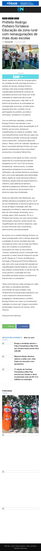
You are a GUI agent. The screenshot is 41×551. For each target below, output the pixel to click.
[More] (32, 326)
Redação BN (9, 42)
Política (16, 18)
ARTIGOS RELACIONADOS (12, 338)
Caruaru (11, 18)
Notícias (5, 18)
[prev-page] (3, 385)
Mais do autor (29, 338)
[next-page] (7, 385)
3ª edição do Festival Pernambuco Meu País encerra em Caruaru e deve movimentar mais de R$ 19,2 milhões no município (26, 374)
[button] (3, 10)
